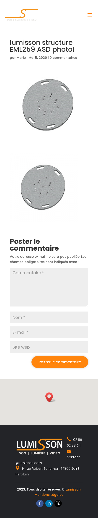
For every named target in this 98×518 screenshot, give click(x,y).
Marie (21, 57)
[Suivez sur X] (58, 503)
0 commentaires (63, 57)
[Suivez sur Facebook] (40, 503)
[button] (51, 397)
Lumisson (73, 489)
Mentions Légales (49, 494)
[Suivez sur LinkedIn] (49, 503)
